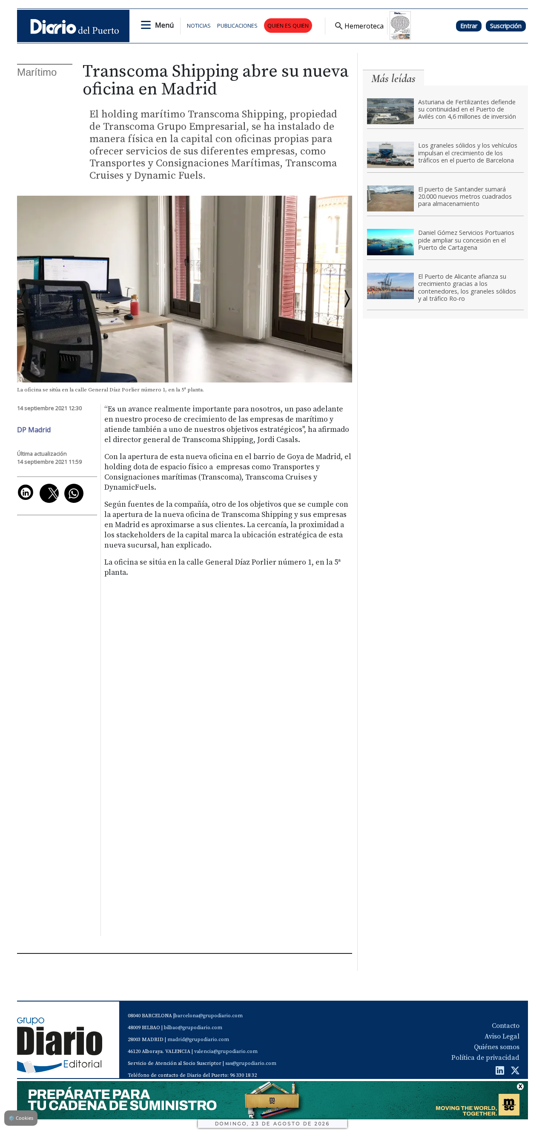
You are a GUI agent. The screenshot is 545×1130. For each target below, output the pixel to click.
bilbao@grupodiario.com (193, 1027)
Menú (164, 25)
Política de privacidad (485, 1057)
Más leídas (393, 78)
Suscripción (506, 26)
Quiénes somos (496, 1047)
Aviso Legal (502, 1036)
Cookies (21, 1118)
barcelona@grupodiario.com (209, 1016)
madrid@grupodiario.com (198, 1039)
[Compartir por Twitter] (49, 493)
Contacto (505, 1026)
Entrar (468, 26)
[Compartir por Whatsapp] (73, 493)
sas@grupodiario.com (250, 1063)
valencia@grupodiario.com (226, 1051)
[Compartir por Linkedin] (25, 492)
